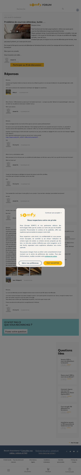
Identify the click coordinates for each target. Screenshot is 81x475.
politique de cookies (51, 256)
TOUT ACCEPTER (52, 263)
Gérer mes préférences (30, 263)
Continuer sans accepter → (53, 213)
